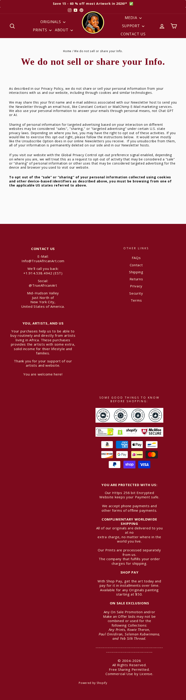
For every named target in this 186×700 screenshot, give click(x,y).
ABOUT (62, 29)
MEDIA (131, 17)
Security (136, 293)
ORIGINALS (51, 21)
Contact (136, 265)
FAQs (136, 257)
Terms (136, 300)
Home (67, 51)
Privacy (136, 286)
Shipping (136, 272)
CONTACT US (133, 33)
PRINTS (40, 29)
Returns (136, 279)
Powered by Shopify (93, 683)
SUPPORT (131, 25)
